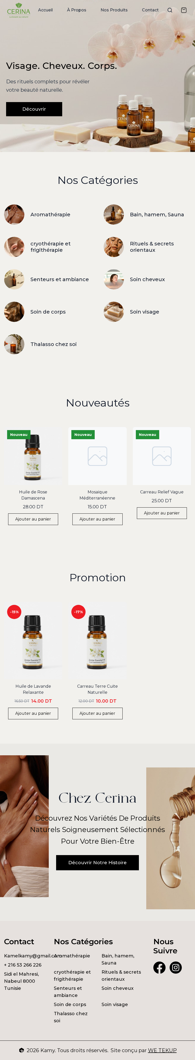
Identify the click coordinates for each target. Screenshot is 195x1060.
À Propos (76, 10)
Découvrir (34, 109)
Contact (150, 10)
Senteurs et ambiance (68, 992)
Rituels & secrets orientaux (121, 975)
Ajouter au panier (33, 519)
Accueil (45, 10)
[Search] (170, 10)
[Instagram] (176, 967)
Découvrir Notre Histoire (97, 862)
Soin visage (115, 1004)
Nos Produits (114, 10)
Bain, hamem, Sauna (118, 959)
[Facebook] (159, 967)
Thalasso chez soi (71, 1017)
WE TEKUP (162, 1050)
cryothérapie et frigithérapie (72, 975)
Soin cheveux (118, 988)
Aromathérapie (72, 956)
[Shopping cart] (184, 10)
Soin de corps (70, 1004)
